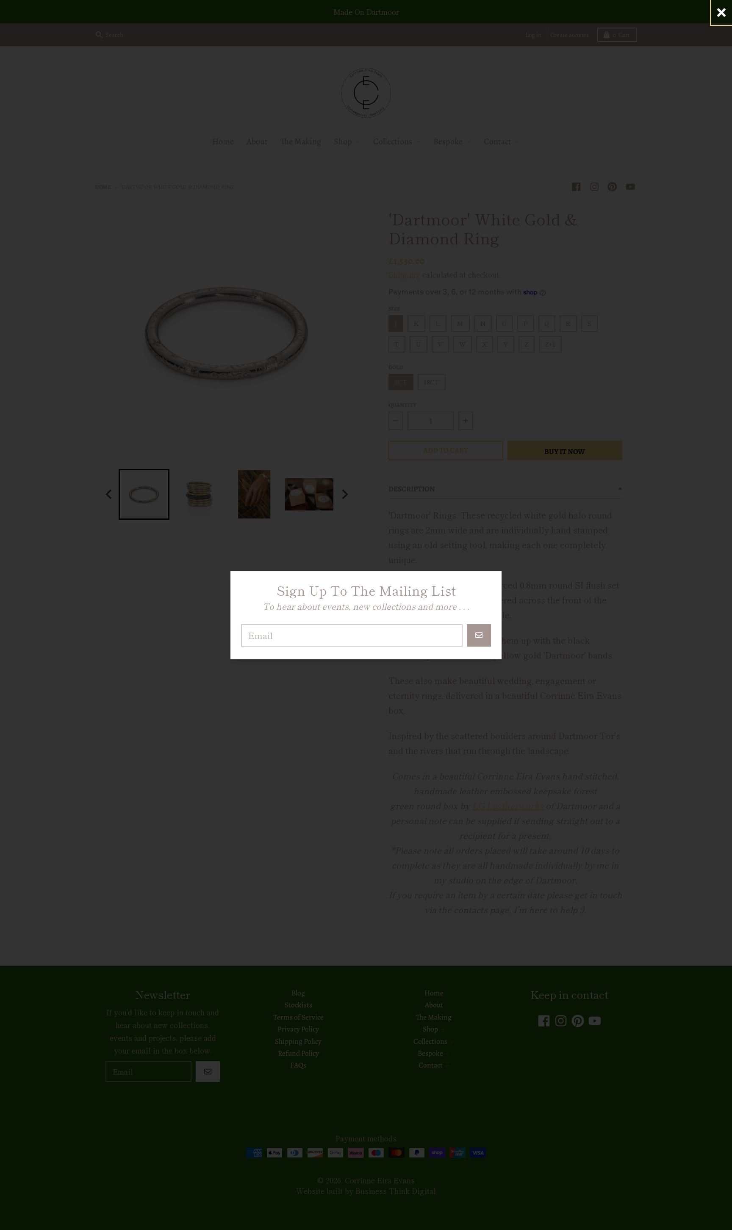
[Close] (721, 12)
